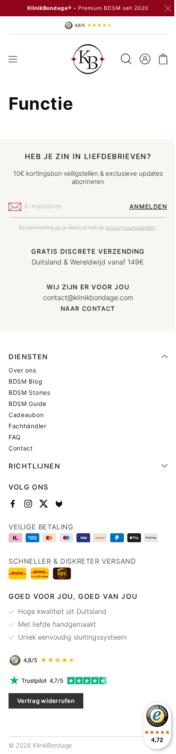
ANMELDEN (142, 206)
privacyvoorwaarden (127, 227)
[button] (12, 59)
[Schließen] (167, 8)
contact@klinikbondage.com (85, 297)
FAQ (15, 437)
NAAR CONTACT (85, 308)
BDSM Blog (25, 382)
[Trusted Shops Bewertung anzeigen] (85, 660)
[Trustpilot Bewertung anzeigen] (85, 681)
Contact (21, 448)
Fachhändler (28, 426)
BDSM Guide (28, 404)
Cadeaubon (26, 415)
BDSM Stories (29, 393)
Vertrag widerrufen (46, 700)
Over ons (22, 370)
